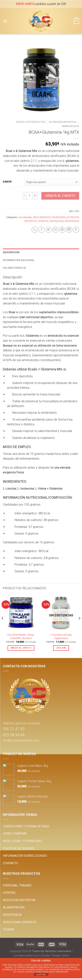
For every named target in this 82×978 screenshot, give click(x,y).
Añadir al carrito (60, 196)
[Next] (79, 626)
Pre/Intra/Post (56, 221)
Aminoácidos (70, 126)
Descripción (11, 252)
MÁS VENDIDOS (41, 217)
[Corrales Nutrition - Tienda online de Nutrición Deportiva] (40, 21)
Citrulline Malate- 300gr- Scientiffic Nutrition (21, 636)
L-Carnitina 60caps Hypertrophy (61, 636)
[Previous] (3, 626)
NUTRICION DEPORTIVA (62, 121)
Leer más (61, 648)
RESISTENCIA (72, 221)
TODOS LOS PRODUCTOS (30, 121)
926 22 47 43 (14, 729)
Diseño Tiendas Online (55, 955)
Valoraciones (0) (14, 267)
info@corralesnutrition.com (21, 740)
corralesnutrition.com (26, 955)
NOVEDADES (58, 217)
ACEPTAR (41, 974)
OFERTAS (43, 221)
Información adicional (18, 260)
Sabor (7, 181)
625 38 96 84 (14, 735)
